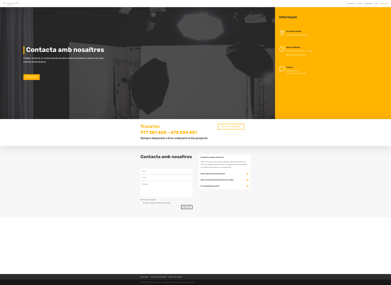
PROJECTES (351, 3)
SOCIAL (359, 3)
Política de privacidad (158, 277)
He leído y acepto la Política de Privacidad (156, 203)
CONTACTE (384, 3)
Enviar (187, 207)
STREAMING (368, 3)
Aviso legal (144, 277)
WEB (376, 3)
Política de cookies (175, 277)
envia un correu (231, 126)
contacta (31, 77)
